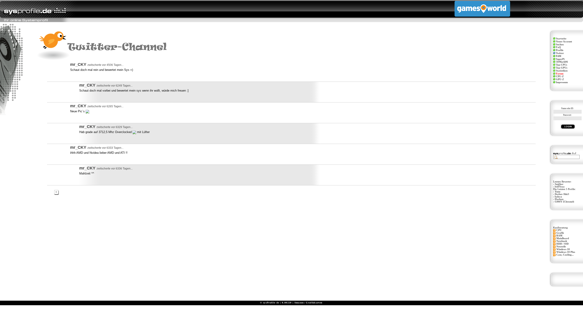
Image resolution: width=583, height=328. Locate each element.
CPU (559, 230)
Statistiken (562, 70)
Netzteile (561, 246)
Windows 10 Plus (565, 252)
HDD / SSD (562, 244)
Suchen (560, 44)
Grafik (560, 233)
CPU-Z (560, 76)
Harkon (559, 199)
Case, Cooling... (565, 255)
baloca (558, 196)
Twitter (560, 53)
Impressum (562, 82)
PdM (558, 56)
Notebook (561, 241)
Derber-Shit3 (562, 194)
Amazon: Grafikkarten (308, 302)
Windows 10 (563, 249)
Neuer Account (564, 41)
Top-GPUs (561, 68)
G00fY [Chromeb (564, 201)
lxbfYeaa (560, 186)
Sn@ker (559, 184)
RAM (559, 235)
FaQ (558, 47)
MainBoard (562, 238)
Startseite (561, 38)
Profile (559, 50)
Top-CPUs (561, 65)
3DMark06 (562, 62)
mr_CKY (78, 64)
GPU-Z (560, 79)
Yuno (557, 191)
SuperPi (560, 59)
